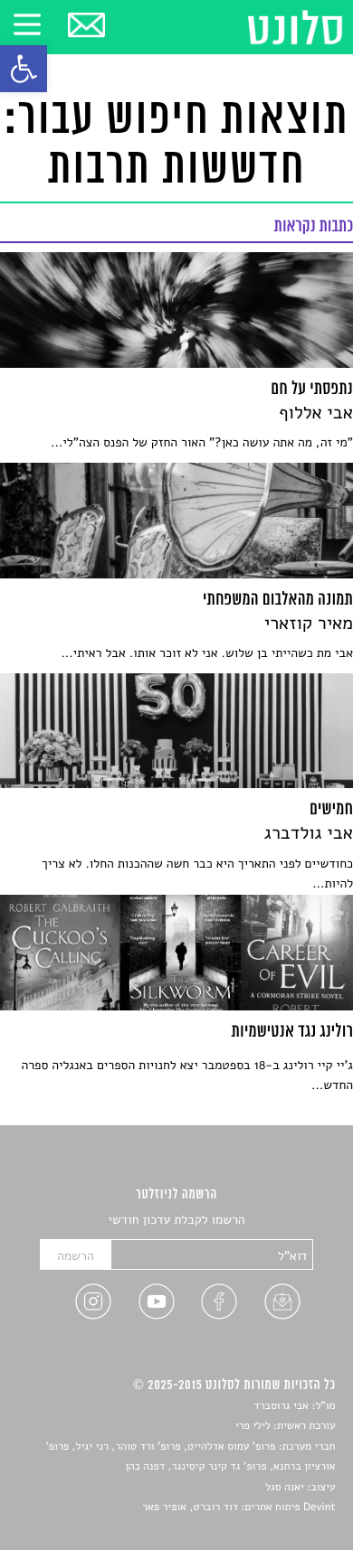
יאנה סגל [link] (284, 1487)
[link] (23, 68)
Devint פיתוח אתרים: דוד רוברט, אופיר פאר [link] (238, 1507)
